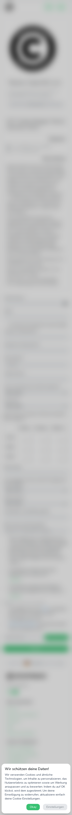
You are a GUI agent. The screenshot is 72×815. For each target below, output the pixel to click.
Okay (33, 807)
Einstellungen (55, 807)
